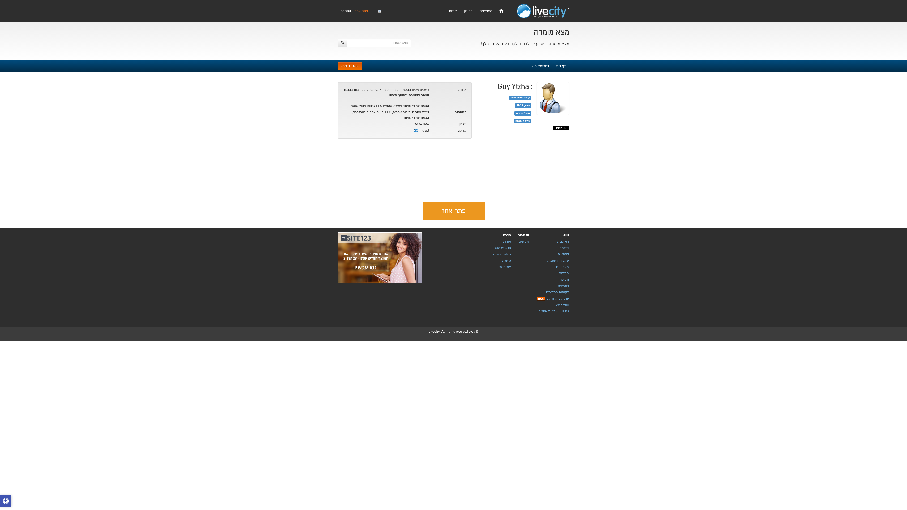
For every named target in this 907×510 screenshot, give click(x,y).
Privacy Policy (501, 254)
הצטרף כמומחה (350, 66)
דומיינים (563, 286)
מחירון (468, 11)
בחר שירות (541, 66)
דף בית (561, 66)
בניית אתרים (546, 311)
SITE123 (564, 311)
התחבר (345, 11)
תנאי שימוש (503, 248)
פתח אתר (361, 11)
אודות (453, 11)
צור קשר (505, 267)
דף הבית (563, 242)
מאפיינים (486, 11)
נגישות (506, 261)
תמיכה (564, 280)
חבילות (564, 273)
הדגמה (564, 248)
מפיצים (524, 242)
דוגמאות (563, 254)
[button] (5, 501)
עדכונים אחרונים (557, 299)
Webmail (562, 305)
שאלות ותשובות (558, 261)
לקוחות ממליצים (557, 292)
